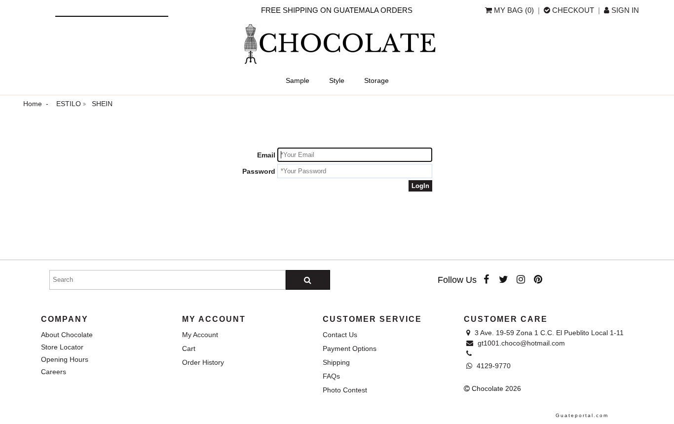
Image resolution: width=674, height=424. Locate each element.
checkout (573, 10)
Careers (53, 372)
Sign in (624, 10)
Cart (188, 348)
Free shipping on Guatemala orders (336, 10)
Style (336, 80)
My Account (200, 335)
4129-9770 (493, 366)
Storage (376, 80)
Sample (297, 80)
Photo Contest (345, 390)
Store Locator (62, 347)
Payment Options (349, 348)
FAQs (331, 376)
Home (32, 104)
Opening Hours (64, 359)
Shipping (336, 362)
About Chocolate (67, 335)
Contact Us (340, 335)
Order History (203, 362)
